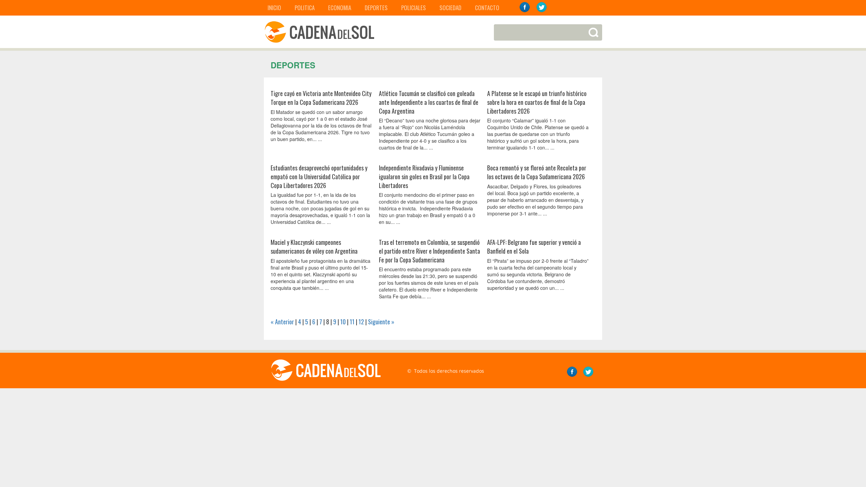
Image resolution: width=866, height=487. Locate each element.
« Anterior (282, 321)
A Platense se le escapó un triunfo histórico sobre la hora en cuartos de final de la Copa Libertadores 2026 (537, 102)
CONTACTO (487, 7)
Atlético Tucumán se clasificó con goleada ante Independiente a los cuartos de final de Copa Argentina (428, 102)
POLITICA (305, 7)
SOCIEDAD (450, 7)
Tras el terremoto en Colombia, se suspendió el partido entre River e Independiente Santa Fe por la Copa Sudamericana (429, 251)
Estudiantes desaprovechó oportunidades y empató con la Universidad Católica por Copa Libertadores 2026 (319, 176)
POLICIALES (413, 7)
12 (361, 321)
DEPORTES (376, 7)
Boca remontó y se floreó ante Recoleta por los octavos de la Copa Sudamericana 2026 (536, 172)
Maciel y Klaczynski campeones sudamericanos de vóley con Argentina (314, 246)
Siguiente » (381, 321)
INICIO (274, 7)
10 (343, 321)
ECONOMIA (339, 7)
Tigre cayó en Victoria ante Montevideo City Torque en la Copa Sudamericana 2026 (321, 98)
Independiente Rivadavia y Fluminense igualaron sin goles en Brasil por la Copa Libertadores (424, 176)
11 (352, 321)
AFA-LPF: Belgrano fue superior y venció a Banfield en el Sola (534, 246)
